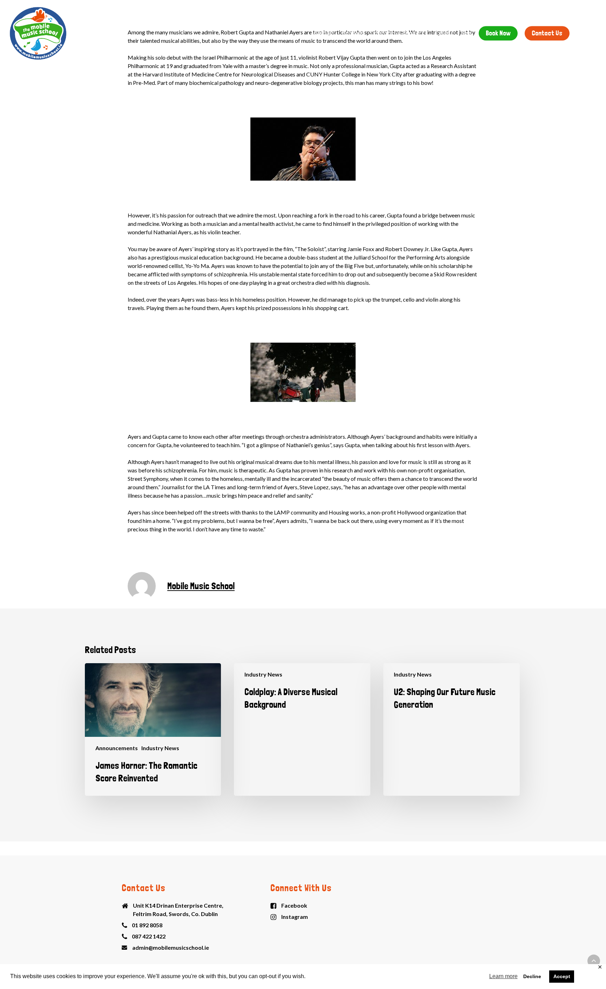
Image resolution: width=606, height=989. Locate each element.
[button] (593, 961)
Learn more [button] (503, 976)
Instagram (294, 916)
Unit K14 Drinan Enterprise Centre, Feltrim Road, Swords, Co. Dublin (178, 909)
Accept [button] (561, 976)
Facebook (294, 905)
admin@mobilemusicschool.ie (170, 947)
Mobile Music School (201, 585)
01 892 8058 (147, 925)
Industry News (160, 748)
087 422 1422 (149, 936)
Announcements (116, 748)
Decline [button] (532, 976)
